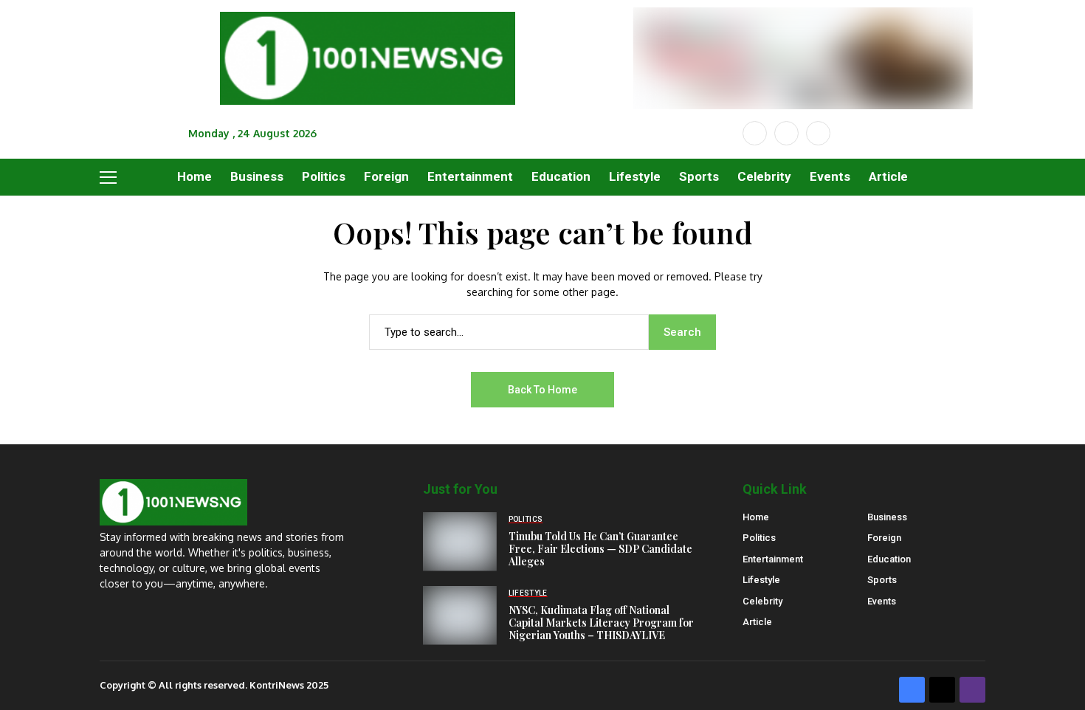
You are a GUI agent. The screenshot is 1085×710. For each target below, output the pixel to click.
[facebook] (755, 133)
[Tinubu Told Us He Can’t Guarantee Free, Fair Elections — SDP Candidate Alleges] (460, 541)
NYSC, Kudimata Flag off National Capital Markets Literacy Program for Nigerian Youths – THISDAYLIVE (601, 622)
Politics (759, 537)
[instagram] (818, 133)
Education (889, 559)
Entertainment (773, 559)
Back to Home (542, 390)
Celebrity (762, 601)
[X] (786, 133)
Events (881, 601)
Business (887, 517)
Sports (882, 579)
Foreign (884, 537)
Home (756, 517)
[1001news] (367, 59)
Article (757, 621)
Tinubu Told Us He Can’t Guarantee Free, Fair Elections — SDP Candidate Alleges (600, 548)
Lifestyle (761, 579)
